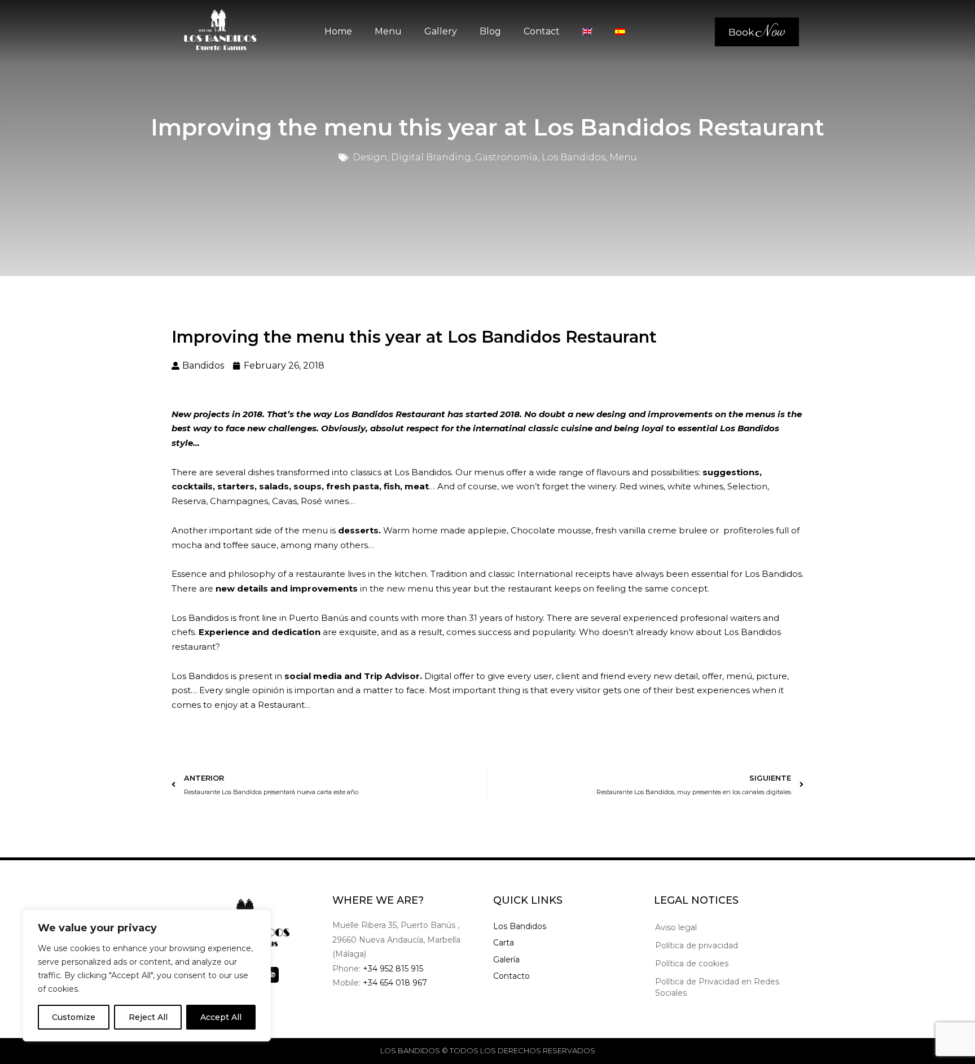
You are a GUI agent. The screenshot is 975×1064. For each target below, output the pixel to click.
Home (338, 31)
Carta (503, 943)
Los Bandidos (519, 926)
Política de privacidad (696, 945)
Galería (506, 959)
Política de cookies (691, 963)
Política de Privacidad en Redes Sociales (717, 987)
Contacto (511, 976)
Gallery (440, 31)
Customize (73, 1017)
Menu (388, 31)
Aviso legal (676, 927)
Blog (490, 31)
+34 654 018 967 (395, 983)
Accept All (220, 1017)
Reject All (148, 1017)
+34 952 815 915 (393, 969)
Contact (542, 31)
